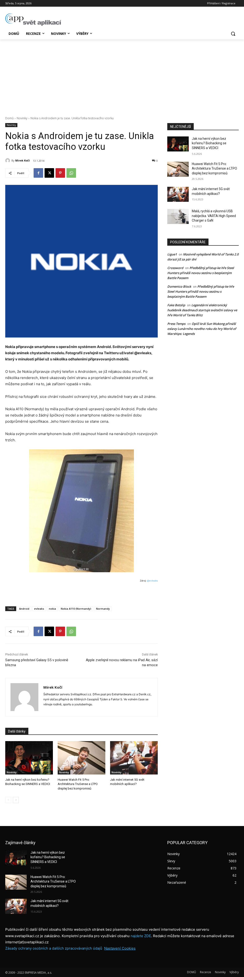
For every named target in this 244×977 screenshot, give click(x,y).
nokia (52, 608)
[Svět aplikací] (33, 19)
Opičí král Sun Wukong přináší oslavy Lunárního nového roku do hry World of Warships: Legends (201, 329)
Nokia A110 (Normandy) (76, 608)
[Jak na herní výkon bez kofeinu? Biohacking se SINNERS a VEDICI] (29, 757)
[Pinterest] (60, 173)
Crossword (175, 268)
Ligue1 (172, 254)
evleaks (39, 608)
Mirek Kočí (22, 160)
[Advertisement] (122, 75)
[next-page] (16, 800)
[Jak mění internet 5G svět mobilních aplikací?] (134, 757)
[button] (233, 33)
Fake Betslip (176, 305)
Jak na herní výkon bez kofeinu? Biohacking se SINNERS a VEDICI (209, 143)
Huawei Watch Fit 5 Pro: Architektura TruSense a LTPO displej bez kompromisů (78, 784)
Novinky (22, 118)
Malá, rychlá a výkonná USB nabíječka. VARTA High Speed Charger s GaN (214, 215)
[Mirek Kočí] (8, 160)
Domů (9, 118)
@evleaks (152, 580)
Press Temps (176, 324)
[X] (49, 173)
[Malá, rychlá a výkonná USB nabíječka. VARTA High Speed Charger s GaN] (178, 216)
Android (24, 608)
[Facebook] (38, 173)
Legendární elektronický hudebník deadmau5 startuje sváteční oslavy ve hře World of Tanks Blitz (202, 310)
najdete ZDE (141, 936)
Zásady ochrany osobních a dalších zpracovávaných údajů (53, 948)
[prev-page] (8, 800)
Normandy (103, 608)
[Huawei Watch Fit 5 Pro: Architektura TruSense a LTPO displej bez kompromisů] (81, 757)
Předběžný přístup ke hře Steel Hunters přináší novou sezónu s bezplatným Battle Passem (200, 273)
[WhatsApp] (71, 173)
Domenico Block (179, 286)
